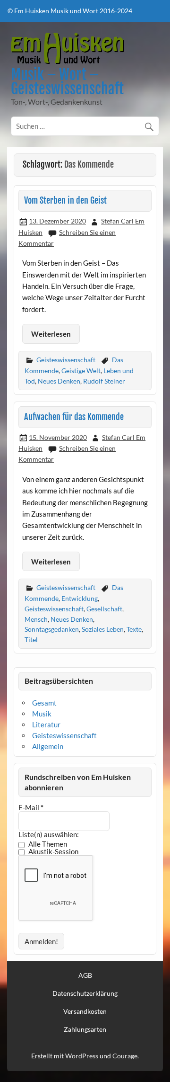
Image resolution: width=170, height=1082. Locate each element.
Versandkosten (85, 1011)
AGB (85, 975)
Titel (31, 639)
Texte (134, 629)
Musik (41, 713)
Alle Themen (47, 844)
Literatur (46, 724)
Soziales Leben (103, 629)
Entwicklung (79, 598)
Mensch (36, 619)
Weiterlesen (51, 334)
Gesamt (44, 702)
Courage (124, 1056)
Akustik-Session (52, 852)
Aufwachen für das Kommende (74, 416)
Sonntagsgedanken (52, 629)
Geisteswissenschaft (65, 360)
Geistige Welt (81, 371)
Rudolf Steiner (104, 381)
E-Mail (30, 807)
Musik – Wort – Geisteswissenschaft (67, 81)
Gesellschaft (104, 609)
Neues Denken (59, 381)
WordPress (81, 1056)
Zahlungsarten (85, 1029)
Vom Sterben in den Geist (65, 200)
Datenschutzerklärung (85, 993)
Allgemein (47, 746)
